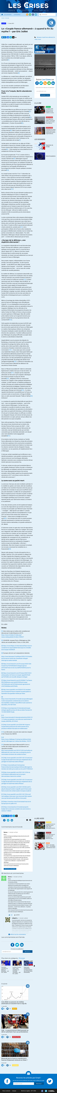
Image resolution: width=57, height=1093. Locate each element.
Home (2, 18)
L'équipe (14, 1091)
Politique (48, 832)
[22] (5, 518)
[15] (10, 350)
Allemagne (39, 37)
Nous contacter (6, 1091)
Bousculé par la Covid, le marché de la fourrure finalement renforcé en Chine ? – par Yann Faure (14, 1059)
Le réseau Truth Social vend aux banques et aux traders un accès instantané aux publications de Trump (50, 111)
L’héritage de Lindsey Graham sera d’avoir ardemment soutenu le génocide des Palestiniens (51, 131)
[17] (12, 372)
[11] (12, 189)
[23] (9, 549)
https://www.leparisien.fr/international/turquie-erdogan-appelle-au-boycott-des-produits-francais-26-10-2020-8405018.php (16, 710)
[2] (19, 73)
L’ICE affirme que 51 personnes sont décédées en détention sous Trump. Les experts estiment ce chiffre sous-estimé (50, 836)
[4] (30, 117)
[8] (7, 149)
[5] (22, 123)
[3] (29, 111)
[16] (15, 361)
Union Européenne (50, 156)
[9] (14, 158)
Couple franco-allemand (47, 37)
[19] (22, 390)
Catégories (17, 14)
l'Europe (4, 23)
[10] (7, 170)
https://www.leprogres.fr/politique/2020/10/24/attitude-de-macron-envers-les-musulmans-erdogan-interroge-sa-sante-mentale (16, 658)
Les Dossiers (7, 14)
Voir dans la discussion (10, 868)
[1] (8, 60)
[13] (25, 279)
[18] (7, 378)
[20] (31, 396)
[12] (21, 227)
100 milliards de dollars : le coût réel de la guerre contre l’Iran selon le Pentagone (50, 121)
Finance (48, 106)
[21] (8, 436)
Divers (47, 843)
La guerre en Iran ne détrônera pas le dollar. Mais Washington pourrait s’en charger (50, 826)
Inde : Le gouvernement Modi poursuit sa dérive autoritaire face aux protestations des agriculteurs (14, 1031)
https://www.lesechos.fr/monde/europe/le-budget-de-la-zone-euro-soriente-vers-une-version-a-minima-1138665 (16, 809)
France (39, 39)
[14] (10, 320)
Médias (14, 1008)
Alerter (17, 914)
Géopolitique (16, 1037)
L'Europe (7, 18)
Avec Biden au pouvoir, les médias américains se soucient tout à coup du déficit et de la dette (13, 1002)
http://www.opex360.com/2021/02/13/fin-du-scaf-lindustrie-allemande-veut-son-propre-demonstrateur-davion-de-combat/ (15, 774)
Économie (15, 1065)
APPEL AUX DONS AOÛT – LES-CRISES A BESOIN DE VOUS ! (50, 846)
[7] (19, 140)
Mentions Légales (25, 1091)
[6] (11, 130)
